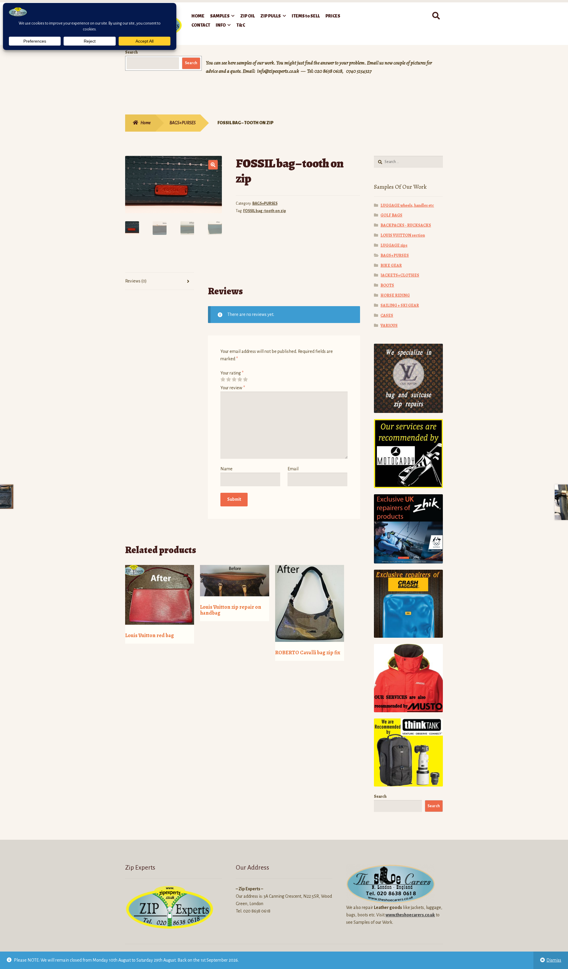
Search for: (436, 16)
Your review (232, 387)
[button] (213, 164)
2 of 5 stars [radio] (228, 379)
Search (131, 52)
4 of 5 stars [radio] (239, 379)
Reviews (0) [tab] (136, 281)
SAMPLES (220, 16)
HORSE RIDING (395, 295)
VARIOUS (389, 325)
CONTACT (200, 25)
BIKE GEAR (391, 265)
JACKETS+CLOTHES (399, 275)
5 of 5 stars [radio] (245, 379)
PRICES (332, 16)
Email (293, 468)
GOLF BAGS (391, 215)
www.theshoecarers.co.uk (410, 915)
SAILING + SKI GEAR (399, 305)
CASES (386, 315)
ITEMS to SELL (306, 16)
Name (226, 468)
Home (146, 122)
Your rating (231, 373)
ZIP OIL (247, 16)
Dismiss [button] (553, 960)
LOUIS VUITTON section (402, 235)
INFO (221, 25)
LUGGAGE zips (393, 245)
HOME (197, 16)
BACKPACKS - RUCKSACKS (405, 225)
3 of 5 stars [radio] (234, 379)
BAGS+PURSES (183, 122)
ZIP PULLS (270, 16)
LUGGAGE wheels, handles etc (407, 205)
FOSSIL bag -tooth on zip (264, 211)
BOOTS (387, 285)
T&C (240, 25)
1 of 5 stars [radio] (222, 379)
